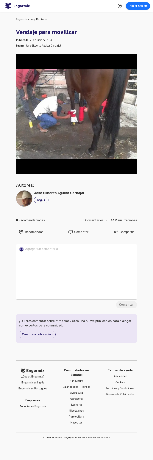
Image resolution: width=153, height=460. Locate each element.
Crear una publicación (37, 334)
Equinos (41, 19)
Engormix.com (25, 19)
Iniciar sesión (138, 6)
